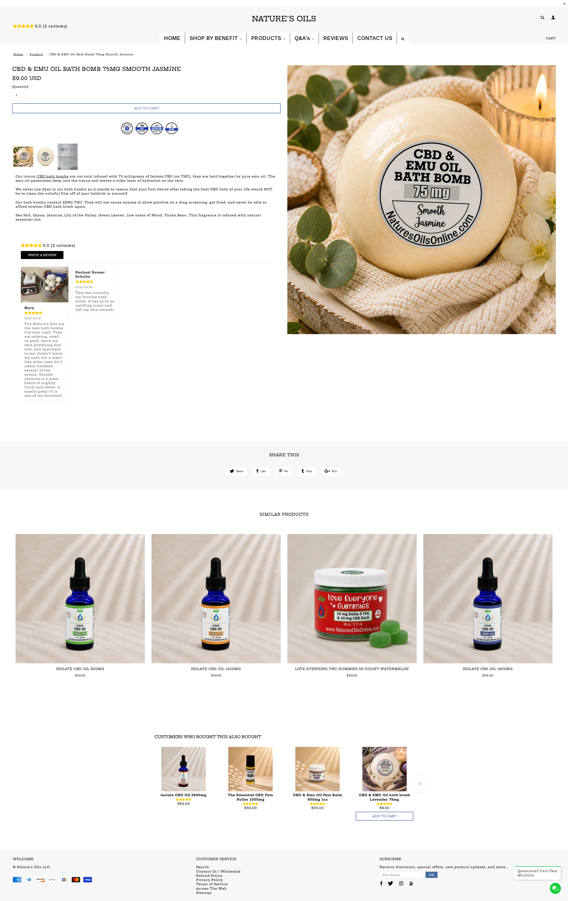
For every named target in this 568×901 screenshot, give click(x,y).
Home (18, 54)
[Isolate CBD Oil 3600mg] (183, 769)
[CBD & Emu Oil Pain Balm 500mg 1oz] (317, 769)
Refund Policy (209, 876)
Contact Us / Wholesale (218, 871)
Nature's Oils (284, 18)
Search (202, 867)
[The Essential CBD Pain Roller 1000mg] (250, 769)
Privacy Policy (209, 880)
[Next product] (420, 784)
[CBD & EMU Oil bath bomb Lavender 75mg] (384, 769)
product (36, 54)
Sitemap (204, 893)
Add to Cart (384, 816)
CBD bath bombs (53, 176)
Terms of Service (212, 884)
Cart (551, 38)
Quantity (19, 87)
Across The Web (211, 889)
